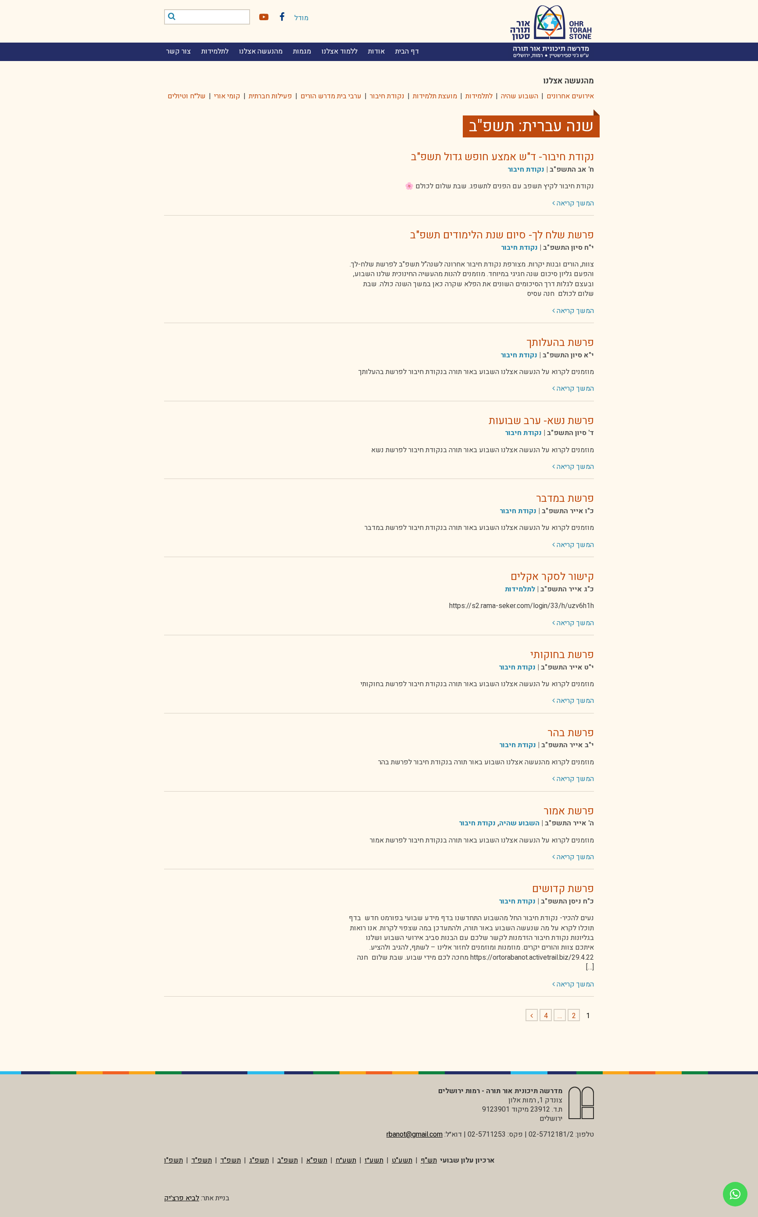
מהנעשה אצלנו (260, 51)
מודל (301, 18)
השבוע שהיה (519, 96)
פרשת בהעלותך (560, 342)
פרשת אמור (568, 811)
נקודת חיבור (387, 96)
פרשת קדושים (563, 889)
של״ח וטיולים (187, 96)
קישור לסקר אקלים (552, 576)
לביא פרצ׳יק (181, 1198)
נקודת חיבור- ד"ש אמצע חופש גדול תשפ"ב (502, 157)
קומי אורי (227, 96)
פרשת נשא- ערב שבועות (541, 420)
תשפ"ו (173, 1160)
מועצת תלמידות (435, 96)
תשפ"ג (259, 1160)
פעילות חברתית (270, 96)
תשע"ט (402, 1160)
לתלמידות (215, 51)
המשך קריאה (573, 203)
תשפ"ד (230, 1160)
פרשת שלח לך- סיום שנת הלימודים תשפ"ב (502, 235)
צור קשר (178, 51)
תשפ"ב (287, 1160)
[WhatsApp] (735, 1194)
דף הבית (407, 51)
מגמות (302, 51)
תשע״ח (346, 1160)
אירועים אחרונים (570, 96)
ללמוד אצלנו (340, 51)
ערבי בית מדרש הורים (330, 96)
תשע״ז (374, 1160)
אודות (376, 51)
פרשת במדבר (565, 498)
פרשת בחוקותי (562, 655)
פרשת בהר (570, 733)
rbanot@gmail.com (414, 1134)
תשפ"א (316, 1160)
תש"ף (429, 1160)
